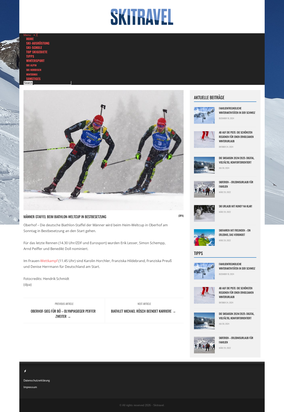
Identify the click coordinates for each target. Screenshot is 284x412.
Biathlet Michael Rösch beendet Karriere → (143, 311)
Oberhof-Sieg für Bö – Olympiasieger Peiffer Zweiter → (63, 313)
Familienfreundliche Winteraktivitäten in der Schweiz (237, 110)
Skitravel (158, 405)
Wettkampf (49, 261)
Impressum (30, 387)
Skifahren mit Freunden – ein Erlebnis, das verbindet (235, 232)
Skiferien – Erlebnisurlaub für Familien (236, 184)
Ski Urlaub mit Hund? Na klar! (235, 206)
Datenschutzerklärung (36, 380)
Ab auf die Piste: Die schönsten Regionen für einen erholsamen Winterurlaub (236, 136)
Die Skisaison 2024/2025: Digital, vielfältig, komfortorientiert (236, 160)
